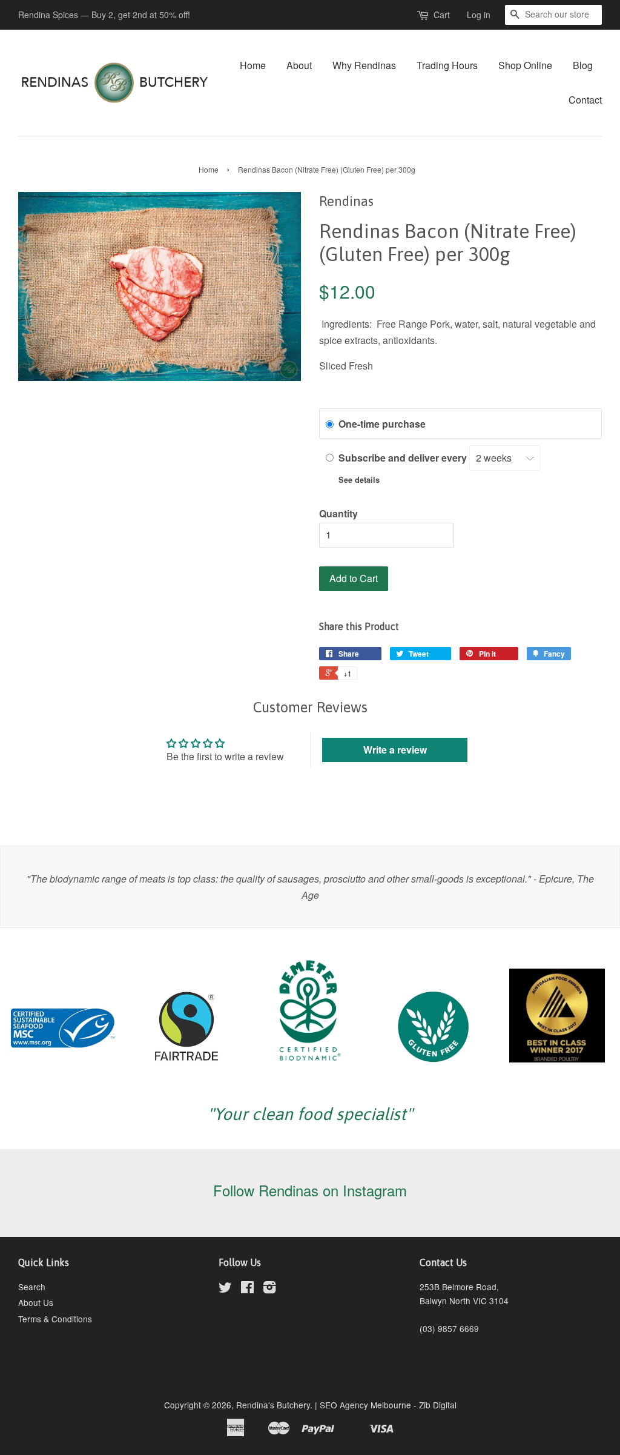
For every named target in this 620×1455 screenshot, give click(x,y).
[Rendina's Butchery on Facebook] (247, 1289)
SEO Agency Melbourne (365, 1405)
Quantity (338, 513)
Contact (585, 100)
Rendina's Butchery (273, 1405)
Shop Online (525, 65)
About (299, 65)
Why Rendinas (364, 65)
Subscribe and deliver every (403, 458)
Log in (478, 14)
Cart (442, 14)
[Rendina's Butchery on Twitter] (225, 1289)
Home (253, 65)
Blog (583, 65)
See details (359, 479)
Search (31, 1287)
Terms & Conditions (55, 1319)
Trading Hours (447, 65)
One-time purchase (382, 424)
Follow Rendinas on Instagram (310, 1190)
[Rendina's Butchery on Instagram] (269, 1289)
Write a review (395, 750)
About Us (35, 1302)
